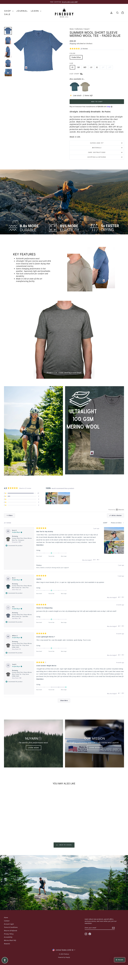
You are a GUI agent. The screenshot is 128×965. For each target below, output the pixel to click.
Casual (86, 29)
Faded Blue (76, 57)
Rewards (7, 944)
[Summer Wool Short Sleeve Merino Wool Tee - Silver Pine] (75, 87)
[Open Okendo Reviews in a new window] (116, 510)
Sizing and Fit (97, 143)
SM (78, 67)
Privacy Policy (9, 934)
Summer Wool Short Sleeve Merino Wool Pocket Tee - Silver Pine (22, 587)
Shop (8, 11)
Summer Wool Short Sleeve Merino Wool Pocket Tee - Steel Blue (22, 616)
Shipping (73, 43)
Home (72, 29)
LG (91, 67)
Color (72, 53)
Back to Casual (65, 845)
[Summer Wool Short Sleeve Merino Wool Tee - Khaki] (85, 87)
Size (71, 63)
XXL (103, 67)
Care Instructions (97, 152)
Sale (7, 14)
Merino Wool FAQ (10, 940)
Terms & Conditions (11, 927)
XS (72, 67)
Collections (79, 29)
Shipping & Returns (97, 157)
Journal (22, 11)
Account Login (9, 924)
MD (85, 67)
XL (97, 67)
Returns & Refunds (10, 931)
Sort (105, 523)
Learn (35, 11)
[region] (58, 498)
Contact (6, 921)
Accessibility (8, 937)
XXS (109, 67)
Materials (96, 148)
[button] (79, 48)
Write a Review (117, 515)
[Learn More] (33, 743)
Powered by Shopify (64, 957)
